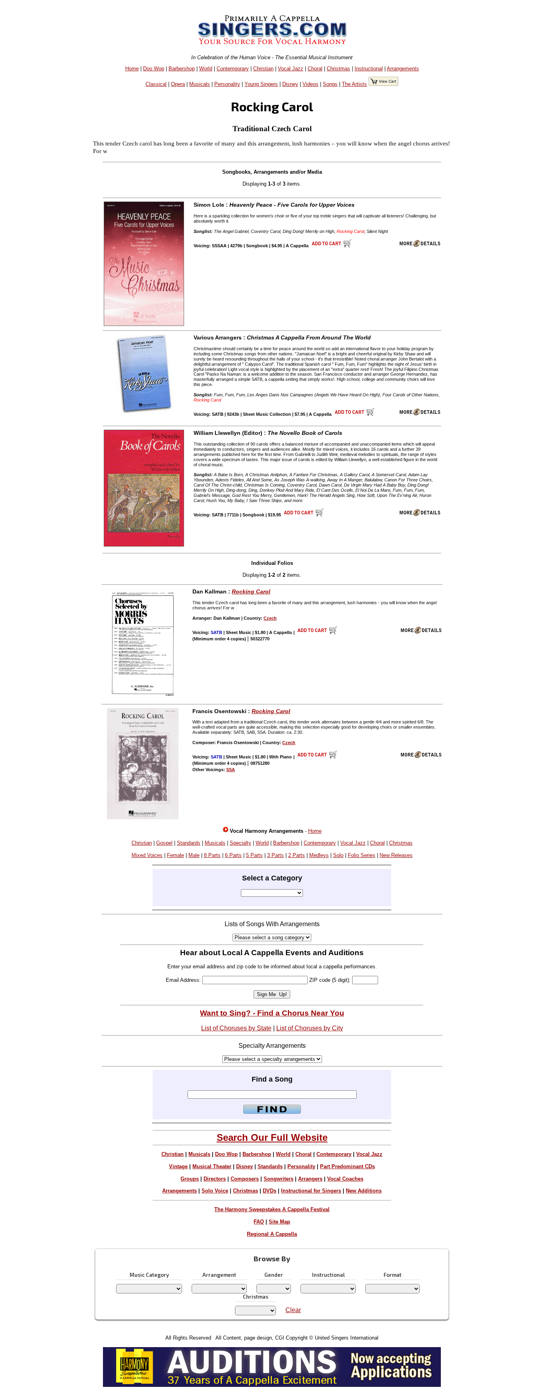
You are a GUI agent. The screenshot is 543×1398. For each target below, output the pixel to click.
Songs (330, 84)
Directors (215, 1179)
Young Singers (261, 84)
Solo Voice (215, 1191)
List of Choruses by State (236, 1028)
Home (132, 69)
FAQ (259, 1222)
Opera (178, 84)
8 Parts (212, 855)
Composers (245, 1179)
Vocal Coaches (345, 1179)
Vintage (178, 1166)
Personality (227, 84)
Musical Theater (211, 1166)
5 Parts (254, 855)
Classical (156, 84)
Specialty (240, 843)
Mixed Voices (147, 855)
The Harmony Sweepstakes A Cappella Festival (272, 1209)
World (205, 69)
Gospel (164, 843)
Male (194, 855)
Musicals (199, 84)
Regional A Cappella (272, 1234)
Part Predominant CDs (347, 1166)
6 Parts (233, 855)
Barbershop (182, 69)
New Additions (364, 1191)
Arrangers (310, 1179)
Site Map (279, 1222)
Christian (263, 69)
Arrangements (403, 69)
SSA (230, 769)
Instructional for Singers (311, 1191)
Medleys (319, 855)
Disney (290, 84)
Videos (310, 84)
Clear (293, 1310)
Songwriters (278, 1179)
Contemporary (233, 69)
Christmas (338, 69)
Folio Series (361, 855)
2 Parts (296, 855)
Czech (270, 618)
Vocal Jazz (290, 69)
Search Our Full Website (272, 1137)
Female (175, 855)
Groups (189, 1179)
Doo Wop (153, 69)
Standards (188, 843)
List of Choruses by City (309, 1028)
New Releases (396, 855)
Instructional (369, 69)
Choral (315, 69)
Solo (338, 855)
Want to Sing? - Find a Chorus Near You (272, 1013)
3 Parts (275, 855)
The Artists (354, 84)
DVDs (269, 1191)
